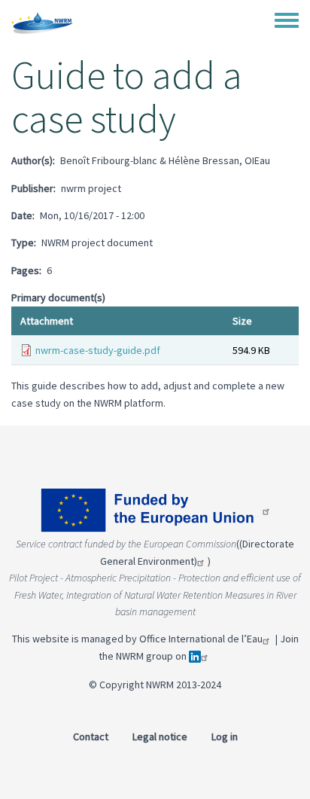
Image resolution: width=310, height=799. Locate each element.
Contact (90, 736)
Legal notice (159, 736)
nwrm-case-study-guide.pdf (97, 350)
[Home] (42, 22)
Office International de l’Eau (201, 638)
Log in (224, 736)
